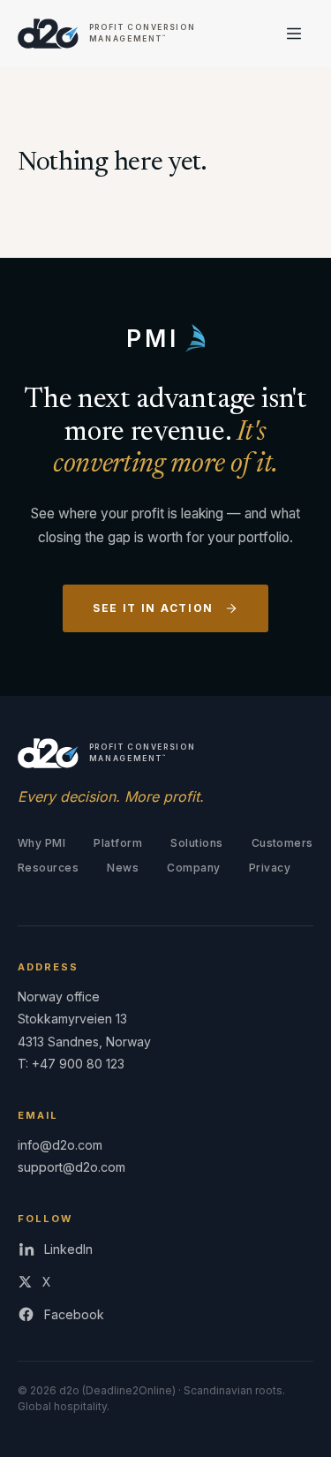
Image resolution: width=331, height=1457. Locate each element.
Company (193, 867)
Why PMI (41, 842)
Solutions (196, 842)
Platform (118, 842)
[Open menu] (294, 33)
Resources (48, 867)
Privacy (269, 867)
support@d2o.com (71, 1166)
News (123, 867)
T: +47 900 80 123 (71, 1063)
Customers (282, 842)
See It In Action (153, 608)
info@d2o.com (60, 1144)
